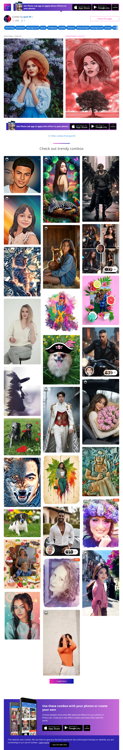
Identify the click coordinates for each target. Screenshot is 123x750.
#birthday (9, 27)
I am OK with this (59, 744)
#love (43, 27)
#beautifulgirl (83, 27)
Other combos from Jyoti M (62, 136)
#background (32, 27)
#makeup (52, 27)
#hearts (71, 27)
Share (105, 18)
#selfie (62, 27)
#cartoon (20, 27)
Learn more (44, 742)
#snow (108, 27)
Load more (61, 681)
